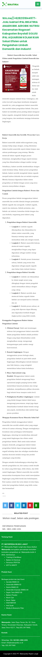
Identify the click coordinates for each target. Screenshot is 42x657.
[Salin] (3, 493)
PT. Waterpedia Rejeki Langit (27, 654)
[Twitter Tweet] (5, 505)
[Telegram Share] (18, 505)
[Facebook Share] (12, 505)
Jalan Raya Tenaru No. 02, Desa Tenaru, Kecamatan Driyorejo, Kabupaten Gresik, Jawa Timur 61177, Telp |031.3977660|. (20, 624)
